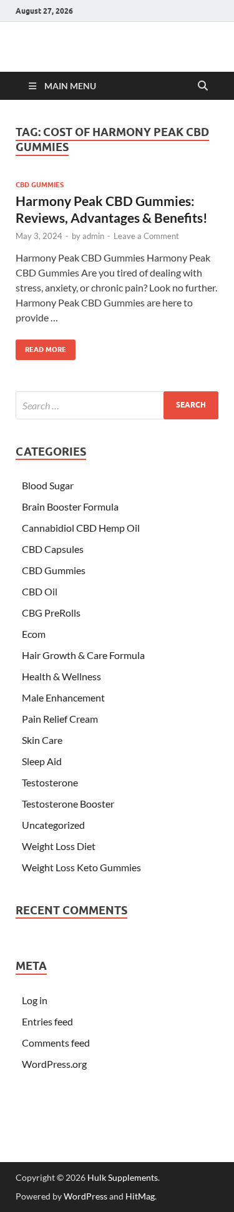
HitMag (140, 1196)
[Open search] (202, 86)
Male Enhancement (63, 697)
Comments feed (56, 1042)
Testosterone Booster (68, 803)
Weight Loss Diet (58, 846)
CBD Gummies (40, 184)
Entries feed (47, 1021)
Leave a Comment (146, 236)
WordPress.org (54, 1064)
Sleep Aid (42, 761)
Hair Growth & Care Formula (83, 655)
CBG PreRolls (51, 612)
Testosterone (50, 782)
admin (93, 236)
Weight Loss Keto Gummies (81, 867)
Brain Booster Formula (70, 506)
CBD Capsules (53, 549)
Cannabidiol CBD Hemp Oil (81, 528)
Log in (34, 1000)
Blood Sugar (48, 485)
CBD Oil (39, 591)
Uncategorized (53, 825)
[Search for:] (117, 405)
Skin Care (42, 740)
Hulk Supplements (122, 1177)
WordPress (85, 1196)
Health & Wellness (61, 676)
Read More (41, 347)
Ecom (34, 634)
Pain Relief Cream (60, 719)
